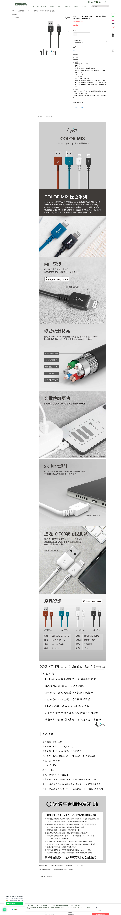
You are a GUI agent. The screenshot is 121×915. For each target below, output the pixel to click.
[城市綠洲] (21, 4)
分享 (76, 107)
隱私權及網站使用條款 (49, 914)
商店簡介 (46, 912)
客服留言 (70, 912)
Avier (74, 50)
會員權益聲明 (71, 914)
